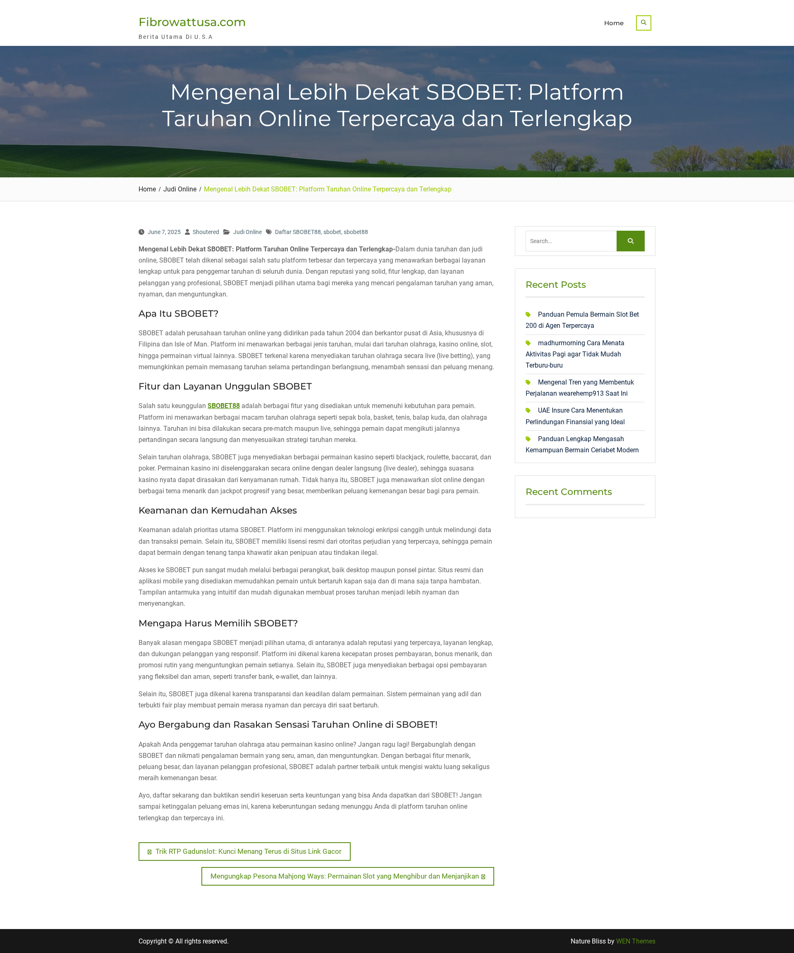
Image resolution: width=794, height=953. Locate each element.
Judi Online (247, 232)
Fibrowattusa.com (192, 22)
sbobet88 (356, 232)
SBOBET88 (224, 406)
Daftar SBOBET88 (298, 232)
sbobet (332, 232)
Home (614, 23)
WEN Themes (635, 941)
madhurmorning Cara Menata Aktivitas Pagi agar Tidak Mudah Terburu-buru (575, 354)
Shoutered (206, 232)
